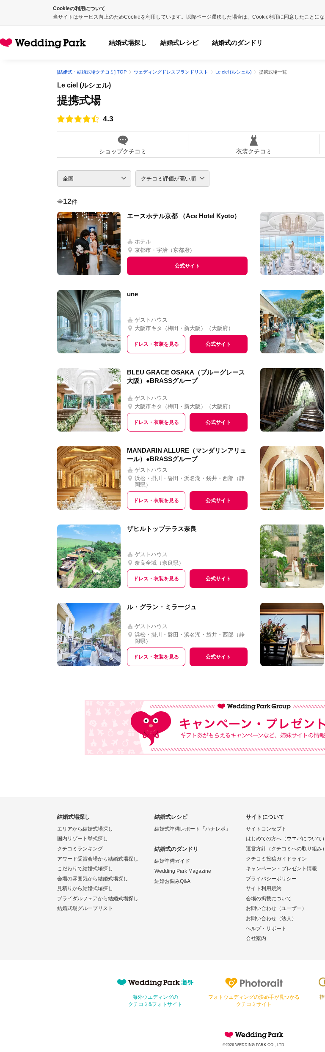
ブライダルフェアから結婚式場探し (97, 899)
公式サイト (187, 266)
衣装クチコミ (254, 151)
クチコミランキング (80, 849)
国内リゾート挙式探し (82, 839)
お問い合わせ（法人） (271, 918)
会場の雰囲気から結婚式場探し (92, 879)
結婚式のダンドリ (237, 42)
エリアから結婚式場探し (85, 829)
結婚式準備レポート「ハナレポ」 (192, 829)
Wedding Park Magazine (182, 871)
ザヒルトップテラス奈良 (162, 528)
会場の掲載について (269, 899)
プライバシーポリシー (271, 879)
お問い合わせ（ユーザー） (276, 908)
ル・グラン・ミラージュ (162, 606)
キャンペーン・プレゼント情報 (281, 869)
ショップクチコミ (122, 151)
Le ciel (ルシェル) (84, 85)
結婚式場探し (128, 42)
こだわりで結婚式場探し (85, 869)
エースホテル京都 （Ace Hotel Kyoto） (183, 215)
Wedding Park (254, 1034)
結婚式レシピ (179, 42)
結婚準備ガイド (172, 861)
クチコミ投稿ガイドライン (276, 859)
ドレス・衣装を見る (156, 344)
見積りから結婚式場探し (85, 888)
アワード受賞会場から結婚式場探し (97, 859)
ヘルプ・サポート (266, 929)
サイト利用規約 (263, 888)
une (132, 294)
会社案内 (256, 938)
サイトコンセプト (266, 829)
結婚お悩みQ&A (172, 881)
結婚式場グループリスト (85, 908)
